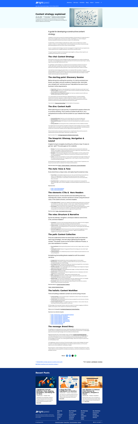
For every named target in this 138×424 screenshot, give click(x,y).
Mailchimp (95, 417)
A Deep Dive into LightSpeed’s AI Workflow (68, 390)
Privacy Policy (66, 422)
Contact (79, 422)
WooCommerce (96, 412)
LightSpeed (94, 361)
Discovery (83, 412)
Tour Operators (96, 395)
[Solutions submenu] (72, 2)
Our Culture (59, 415)
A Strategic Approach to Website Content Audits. (68, 135)
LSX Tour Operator (72, 414)
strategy (100, 361)
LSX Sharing (71, 417)
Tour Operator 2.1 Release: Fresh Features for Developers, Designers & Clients (91, 392)
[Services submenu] (78, 2)
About (58, 412)
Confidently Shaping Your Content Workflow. (70, 309)
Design (82, 414)
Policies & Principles (59, 422)
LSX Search (71, 418)
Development (83, 415)
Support (82, 417)
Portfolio (59, 417)
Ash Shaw (47, 16)
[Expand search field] (101, 2)
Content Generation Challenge (63, 284)
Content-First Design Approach (79, 334)
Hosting (82, 418)
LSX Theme (71, 412)
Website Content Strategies (58, 16)
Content (88, 361)
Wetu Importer (72, 415)
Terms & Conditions (73, 422)
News (49, 395)
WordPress (95, 414)
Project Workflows (74, 392)
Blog (58, 418)
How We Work (59, 414)
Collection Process (55, 287)
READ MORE (38, 402)
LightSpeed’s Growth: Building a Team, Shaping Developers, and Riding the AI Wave (45, 392)
